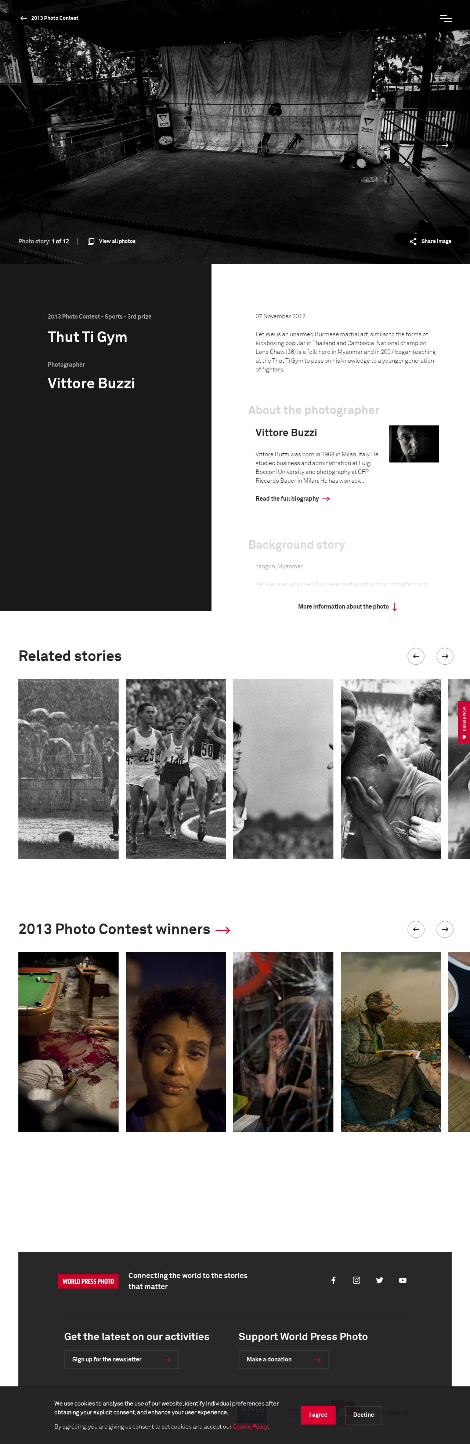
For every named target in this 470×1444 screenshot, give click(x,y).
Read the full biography (287, 499)
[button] (416, 656)
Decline (363, 1415)
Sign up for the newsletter (106, 1360)
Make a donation (269, 1360)
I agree (318, 1415)
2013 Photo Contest (55, 18)
